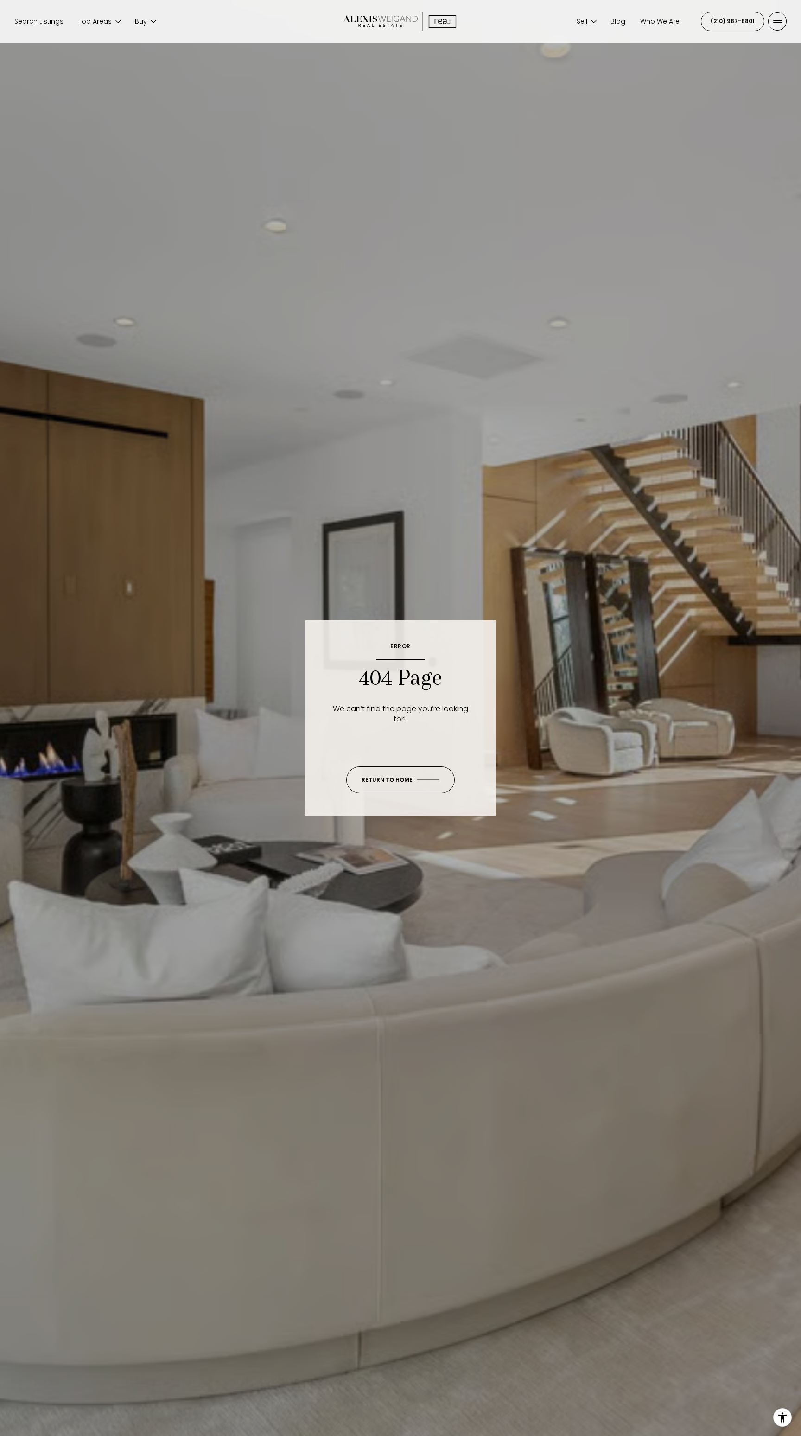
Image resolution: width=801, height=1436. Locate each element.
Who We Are (660, 21)
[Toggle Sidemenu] (777, 21)
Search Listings (39, 21)
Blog (617, 21)
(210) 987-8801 (733, 21)
